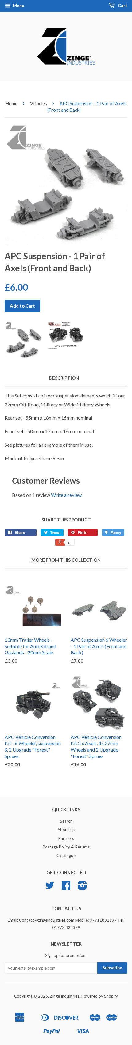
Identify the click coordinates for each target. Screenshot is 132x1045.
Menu (18, 5)
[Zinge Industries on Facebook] (66, 887)
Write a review (66, 495)
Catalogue (66, 855)
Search (66, 821)
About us (66, 829)
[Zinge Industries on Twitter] (49, 887)
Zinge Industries (64, 996)
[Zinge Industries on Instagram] (82, 887)
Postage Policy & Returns (66, 846)
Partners (66, 838)
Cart (122, 5)
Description (64, 378)
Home (11, 103)
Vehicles (38, 103)
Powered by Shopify (99, 996)
